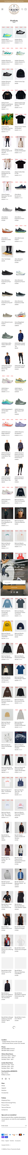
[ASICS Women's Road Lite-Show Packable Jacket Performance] (20, 445)
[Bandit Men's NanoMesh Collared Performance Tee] (20, 985)
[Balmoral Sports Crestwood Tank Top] (20, 536)
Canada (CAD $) (5, 1145)
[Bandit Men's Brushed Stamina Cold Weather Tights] (20, 897)
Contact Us (4, 1109)
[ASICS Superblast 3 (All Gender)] (7, 402)
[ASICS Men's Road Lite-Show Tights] (20, 358)
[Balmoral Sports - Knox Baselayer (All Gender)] (7, 513)
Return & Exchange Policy (8, 1102)
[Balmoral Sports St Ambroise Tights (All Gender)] (7, 760)
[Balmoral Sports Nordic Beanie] (20, 626)
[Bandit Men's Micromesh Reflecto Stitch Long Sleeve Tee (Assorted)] (7, 985)
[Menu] (2, 9)
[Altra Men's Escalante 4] (7, 209)
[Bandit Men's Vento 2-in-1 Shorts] (20, 1009)
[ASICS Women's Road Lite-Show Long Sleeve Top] (7, 445)
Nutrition (3, 1090)
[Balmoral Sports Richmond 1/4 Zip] (20, 692)
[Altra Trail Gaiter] (7, 251)
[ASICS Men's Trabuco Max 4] (20, 381)
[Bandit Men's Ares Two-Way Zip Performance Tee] (7, 897)
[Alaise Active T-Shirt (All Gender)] (20, 119)
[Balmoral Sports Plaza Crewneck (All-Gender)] (7, 669)
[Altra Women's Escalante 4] (20, 251)
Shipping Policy (5, 1100)
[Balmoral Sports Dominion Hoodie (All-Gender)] (7, 558)
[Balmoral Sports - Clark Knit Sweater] (20, 492)
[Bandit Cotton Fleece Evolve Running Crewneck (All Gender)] (20, 850)
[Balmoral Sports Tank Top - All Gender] (20, 782)
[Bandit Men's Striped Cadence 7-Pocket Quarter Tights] (7, 1009)
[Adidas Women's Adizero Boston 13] (20, 53)
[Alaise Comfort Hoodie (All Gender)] (20, 142)
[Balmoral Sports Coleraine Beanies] (20, 513)
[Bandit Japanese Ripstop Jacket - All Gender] (20, 874)
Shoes (3, 1085)
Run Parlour (8, 1149)
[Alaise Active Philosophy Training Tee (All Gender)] (7, 119)
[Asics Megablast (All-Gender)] (20, 315)
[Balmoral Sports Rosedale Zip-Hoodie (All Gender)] (20, 715)
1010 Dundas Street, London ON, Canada (13, 1043)
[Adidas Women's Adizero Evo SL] (7, 74)
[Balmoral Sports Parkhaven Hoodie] (20, 648)
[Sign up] (26, 1125)
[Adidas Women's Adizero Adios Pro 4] (7, 53)
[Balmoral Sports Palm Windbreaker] (7, 648)
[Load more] (14, 1027)
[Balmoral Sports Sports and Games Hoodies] (20, 737)
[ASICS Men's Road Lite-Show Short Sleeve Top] (7, 358)
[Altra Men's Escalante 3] (20, 187)
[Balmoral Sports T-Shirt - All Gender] (7, 782)
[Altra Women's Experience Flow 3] (20, 272)
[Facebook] (11, 592)
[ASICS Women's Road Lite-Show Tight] (20, 469)
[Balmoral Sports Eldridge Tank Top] (20, 558)
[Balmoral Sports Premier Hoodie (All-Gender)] (7, 692)
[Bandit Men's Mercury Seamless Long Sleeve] (20, 963)
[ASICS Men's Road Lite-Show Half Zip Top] (20, 336)
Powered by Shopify (15, 1149)
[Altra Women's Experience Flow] (7, 272)
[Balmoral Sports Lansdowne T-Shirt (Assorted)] (20, 603)
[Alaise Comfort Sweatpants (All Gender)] (7, 164)
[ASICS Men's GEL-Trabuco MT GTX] (7, 336)
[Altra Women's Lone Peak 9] (7, 315)
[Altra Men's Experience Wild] (7, 230)
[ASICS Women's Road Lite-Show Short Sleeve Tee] (7, 469)
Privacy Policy (5, 1105)
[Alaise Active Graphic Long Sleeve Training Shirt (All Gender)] (7, 95)
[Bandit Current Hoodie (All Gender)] (7, 874)
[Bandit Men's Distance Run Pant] (7, 919)
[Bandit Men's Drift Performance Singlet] (20, 940)
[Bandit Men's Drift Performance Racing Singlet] (7, 940)
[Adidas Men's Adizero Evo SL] (20, 32)
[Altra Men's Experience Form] (20, 209)
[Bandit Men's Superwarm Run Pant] (7, 827)
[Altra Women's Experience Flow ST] (7, 294)
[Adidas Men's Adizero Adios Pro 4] (7, 32)
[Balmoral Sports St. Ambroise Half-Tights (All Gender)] (20, 760)
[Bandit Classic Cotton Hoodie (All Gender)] (20, 827)
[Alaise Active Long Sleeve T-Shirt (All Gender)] (20, 95)
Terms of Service (6, 1107)
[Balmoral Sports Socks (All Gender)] (7, 737)
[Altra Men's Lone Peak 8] (20, 230)
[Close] (26, 561)
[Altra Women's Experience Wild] (20, 294)
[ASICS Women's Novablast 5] (20, 424)
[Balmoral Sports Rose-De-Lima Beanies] (7, 715)
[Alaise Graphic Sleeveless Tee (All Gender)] (7, 187)
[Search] (22, 9)
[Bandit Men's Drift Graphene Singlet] (20, 919)
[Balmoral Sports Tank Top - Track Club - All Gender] (7, 805)
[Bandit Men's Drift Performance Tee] (7, 963)
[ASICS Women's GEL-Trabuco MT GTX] (20, 402)
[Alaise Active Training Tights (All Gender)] (7, 142)
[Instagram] (14, 592)
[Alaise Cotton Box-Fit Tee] (20, 164)
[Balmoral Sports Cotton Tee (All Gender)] (7, 536)
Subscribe (14, 587)
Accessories (4, 1092)
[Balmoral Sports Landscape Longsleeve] (7, 603)
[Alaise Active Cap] (20, 74)
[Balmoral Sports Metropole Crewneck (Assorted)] (7, 626)
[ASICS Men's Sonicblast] (7, 381)
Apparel (3, 1088)
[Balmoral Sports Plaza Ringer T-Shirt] (20, 669)
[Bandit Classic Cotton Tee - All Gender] (7, 850)
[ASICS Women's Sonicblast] (7, 492)
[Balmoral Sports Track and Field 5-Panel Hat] (20, 805)
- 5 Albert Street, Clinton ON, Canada (11, 1041)
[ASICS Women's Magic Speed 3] (7, 424)
